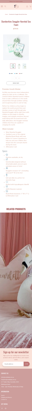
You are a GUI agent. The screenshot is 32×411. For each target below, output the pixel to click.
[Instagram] (17, 33)
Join (26, 27)
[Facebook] (13, 33)
